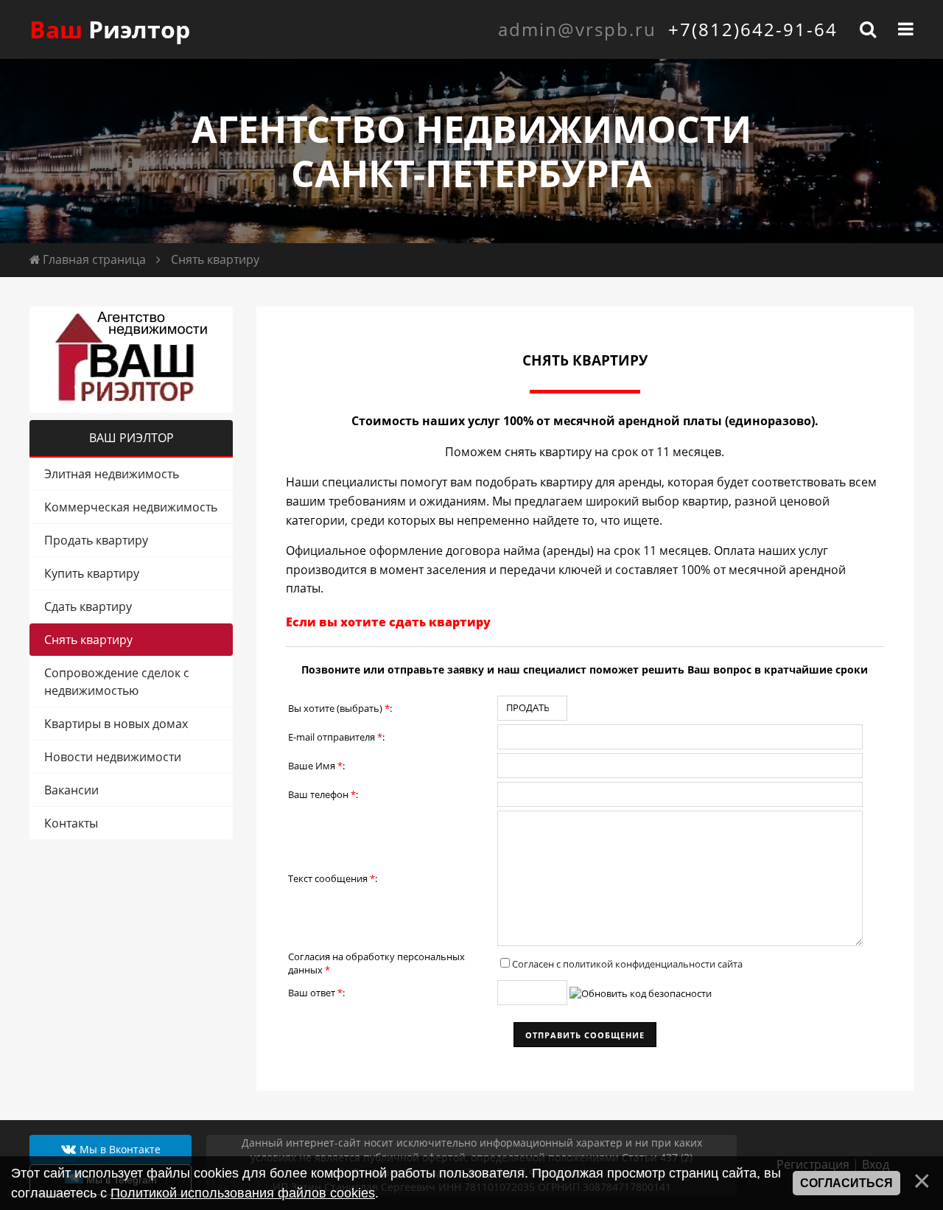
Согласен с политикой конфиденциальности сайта (627, 964)
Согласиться (846, 1183)
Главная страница (94, 259)
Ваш (109, 29)
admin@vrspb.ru (577, 29)
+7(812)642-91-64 (753, 29)
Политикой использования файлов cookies (243, 1193)
